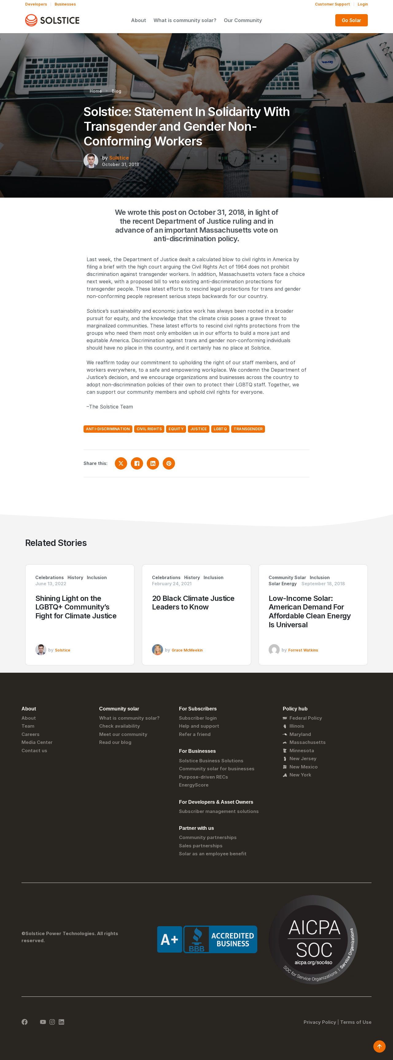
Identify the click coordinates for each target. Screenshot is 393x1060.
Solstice (119, 158)
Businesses (65, 4)
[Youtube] (43, 1022)
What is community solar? (185, 20)
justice (198, 429)
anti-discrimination (108, 429)
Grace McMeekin (187, 650)
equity (176, 429)
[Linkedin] (61, 1022)
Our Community (243, 20)
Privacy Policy (320, 1022)
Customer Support (332, 4)
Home (96, 91)
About (138, 20)
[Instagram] (52, 1022)
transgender (248, 429)
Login (363, 4)
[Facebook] (24, 1022)
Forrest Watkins (303, 650)
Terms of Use (356, 1022)
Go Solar (351, 20)
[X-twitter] (34, 1022)
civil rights (149, 429)
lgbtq (220, 429)
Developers (36, 4)
